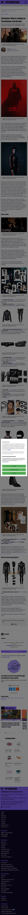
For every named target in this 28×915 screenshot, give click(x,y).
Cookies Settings (14, 466)
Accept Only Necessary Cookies (14, 469)
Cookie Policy (9, 449)
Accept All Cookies (14, 473)
